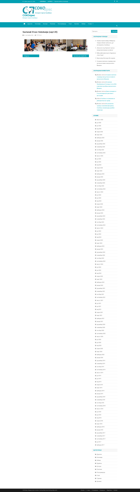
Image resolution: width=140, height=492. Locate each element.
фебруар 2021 (100, 318)
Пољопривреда (62, 23)
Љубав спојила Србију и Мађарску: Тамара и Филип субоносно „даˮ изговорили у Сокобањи (106, 43)
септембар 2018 (101, 405)
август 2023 (100, 228)
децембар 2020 (101, 324)
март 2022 (99, 279)
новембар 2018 (101, 399)
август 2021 (100, 300)
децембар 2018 (101, 396)
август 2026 (100, 119)
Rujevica (27, 56)
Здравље (99, 463)
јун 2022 (99, 270)
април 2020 (100, 348)
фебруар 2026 (100, 137)
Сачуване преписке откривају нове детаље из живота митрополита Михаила (106, 63)
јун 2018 (99, 414)
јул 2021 (99, 303)
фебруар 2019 (100, 390)
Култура (45, 23)
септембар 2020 (101, 333)
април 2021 (100, 312)
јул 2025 (99, 159)
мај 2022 (99, 273)
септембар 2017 (101, 439)
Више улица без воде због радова (106, 58)
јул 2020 (99, 339)
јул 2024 (99, 195)
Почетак (83, 490)
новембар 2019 (101, 363)
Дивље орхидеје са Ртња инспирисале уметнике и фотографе (106, 93)
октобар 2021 (100, 294)
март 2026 (99, 134)
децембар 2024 (101, 180)
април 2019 (100, 384)
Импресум (102, 490)
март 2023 (99, 243)
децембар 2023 (101, 216)
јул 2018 (99, 411)
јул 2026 (99, 122)
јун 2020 (99, 342)
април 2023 (100, 240)
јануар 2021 (100, 321)
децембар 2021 (101, 288)
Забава (83, 23)
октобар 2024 (100, 186)
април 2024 (100, 204)
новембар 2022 (101, 255)
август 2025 (100, 156)
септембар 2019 (101, 369)
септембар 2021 (101, 297)
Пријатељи (109, 490)
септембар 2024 (101, 189)
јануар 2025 (100, 177)
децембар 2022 (101, 252)
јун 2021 (99, 306)
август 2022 (100, 264)
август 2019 (100, 372)
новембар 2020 (101, 327)
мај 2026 (99, 128)
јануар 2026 (100, 140)
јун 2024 (99, 198)
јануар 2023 (100, 249)
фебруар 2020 (100, 354)
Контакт (115, 490)
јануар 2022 (100, 285)
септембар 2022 (101, 261)
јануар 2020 (100, 357)
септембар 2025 (101, 152)
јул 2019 (99, 375)
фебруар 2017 (100, 445)
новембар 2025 (101, 146)
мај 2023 (99, 237)
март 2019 (99, 387)
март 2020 (99, 351)
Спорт (70, 23)
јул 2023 (99, 231)
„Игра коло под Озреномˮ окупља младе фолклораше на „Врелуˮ (105, 49)
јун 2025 (99, 162)
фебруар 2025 (100, 174)
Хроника (76, 23)
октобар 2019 (100, 366)
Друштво (29, 23)
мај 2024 (99, 201)
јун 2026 (99, 125)
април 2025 (100, 168)
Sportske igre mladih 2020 (80, 56)
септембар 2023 (101, 225)
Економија (38, 23)
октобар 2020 (100, 330)
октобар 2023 (100, 222)
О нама (90, 23)
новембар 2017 (101, 436)
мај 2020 (99, 345)
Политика (52, 23)
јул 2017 (99, 442)
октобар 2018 (100, 402)
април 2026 (100, 131)
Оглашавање (95, 490)
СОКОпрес (29, 15)
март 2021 (99, 315)
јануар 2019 (100, 393)
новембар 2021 (101, 291)
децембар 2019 (101, 360)
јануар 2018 (100, 430)
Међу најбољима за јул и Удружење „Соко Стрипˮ (106, 54)
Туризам (99, 478)
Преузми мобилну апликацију (61, 1)
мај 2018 (99, 417)
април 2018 (100, 420)
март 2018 (99, 423)
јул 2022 (99, 267)
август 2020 (100, 336)
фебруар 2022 (100, 282)
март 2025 (99, 171)
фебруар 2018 (100, 426)
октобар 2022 (100, 258)
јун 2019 (99, 378)
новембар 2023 (101, 219)
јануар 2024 (100, 213)
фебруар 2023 (100, 246)
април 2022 (100, 276)
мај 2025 (99, 165)
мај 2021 (99, 309)
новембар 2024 (101, 183)
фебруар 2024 (100, 210)
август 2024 (100, 192)
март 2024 (99, 207)
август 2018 (100, 408)
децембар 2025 (101, 143)
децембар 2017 (101, 433)
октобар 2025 (100, 149)
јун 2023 (99, 234)
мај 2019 (99, 381)
